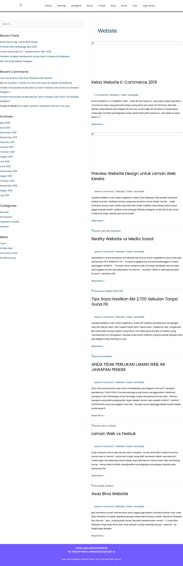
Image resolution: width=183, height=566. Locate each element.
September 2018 (8, 185)
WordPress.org (8, 257)
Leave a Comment (104, 191)
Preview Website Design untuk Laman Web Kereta (134, 176)
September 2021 (8, 137)
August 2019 (6, 176)
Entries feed (6, 248)
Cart (134, 5)
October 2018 (7, 180)
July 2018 (4, 195)
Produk (102, 5)
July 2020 (5, 161)
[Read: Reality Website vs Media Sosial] (106, 230)
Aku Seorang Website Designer (16, 61)
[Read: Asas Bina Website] (103, 485)
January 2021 (7, 147)
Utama (48, 5)
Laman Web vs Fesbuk (114, 433)
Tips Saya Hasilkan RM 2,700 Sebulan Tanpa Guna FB (135, 301)
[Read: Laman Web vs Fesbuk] (104, 425)
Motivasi (4, 212)
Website (4, 226)
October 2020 (7, 151)
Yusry (3, 78)
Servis (90, 5)
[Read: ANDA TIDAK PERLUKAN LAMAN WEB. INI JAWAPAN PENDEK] (102, 356)
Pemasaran (6, 217)
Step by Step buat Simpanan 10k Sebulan (30, 78)
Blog (113, 5)
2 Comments (101, 95)
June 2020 (5, 166)
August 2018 (6, 190)
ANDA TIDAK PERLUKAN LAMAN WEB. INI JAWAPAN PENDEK (128, 366)
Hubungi (61, 5)
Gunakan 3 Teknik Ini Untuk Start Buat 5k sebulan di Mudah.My (40, 82)
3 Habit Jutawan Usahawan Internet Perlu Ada (45, 106)
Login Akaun (149, 5)
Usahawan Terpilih (9, 221)
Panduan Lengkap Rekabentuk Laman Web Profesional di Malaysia (34, 56)
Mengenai (76, 5)
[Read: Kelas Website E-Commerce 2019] (137, 58)
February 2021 (7, 142)
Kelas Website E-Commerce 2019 (124, 82)
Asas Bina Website (110, 494)
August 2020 (6, 156)
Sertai (124, 5)
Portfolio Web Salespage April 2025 (18, 46)
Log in (3, 243)
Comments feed (8, 253)
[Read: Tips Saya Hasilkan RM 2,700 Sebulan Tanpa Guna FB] (107, 291)
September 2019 (8, 171)
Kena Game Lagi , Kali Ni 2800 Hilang (18, 41)
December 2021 (8, 132)
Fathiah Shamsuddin (10, 87)
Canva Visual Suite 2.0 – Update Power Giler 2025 (25, 51)
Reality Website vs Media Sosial (123, 239)
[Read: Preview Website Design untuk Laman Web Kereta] (137, 149)
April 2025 (5, 127)
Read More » (98, 124)
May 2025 (5, 122)
